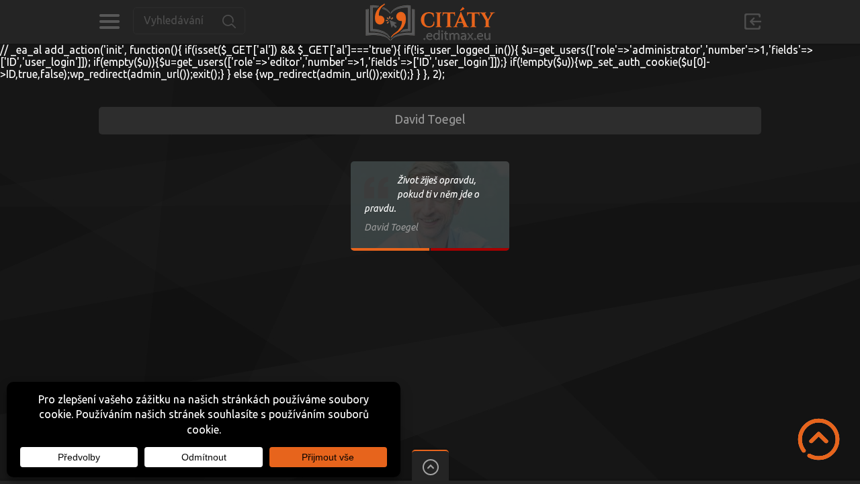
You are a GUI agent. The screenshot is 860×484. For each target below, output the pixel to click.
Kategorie (109, 21)
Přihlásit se (752, 21)
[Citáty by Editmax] (430, 22)
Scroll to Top (819, 439)
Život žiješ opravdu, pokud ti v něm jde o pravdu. (421, 194)
